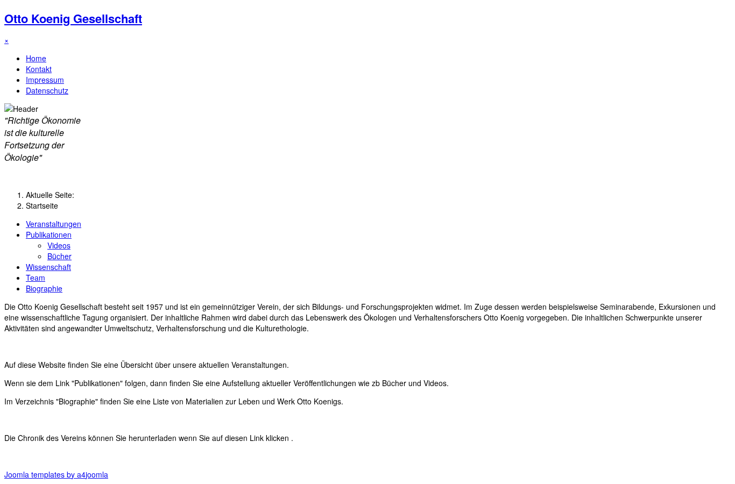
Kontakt (39, 68)
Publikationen (49, 234)
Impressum (45, 79)
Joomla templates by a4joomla (56, 474)
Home (36, 58)
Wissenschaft (48, 266)
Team (35, 277)
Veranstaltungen (53, 223)
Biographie (44, 288)
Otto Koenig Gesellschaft (73, 18)
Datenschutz (47, 90)
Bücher (59, 256)
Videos (58, 245)
